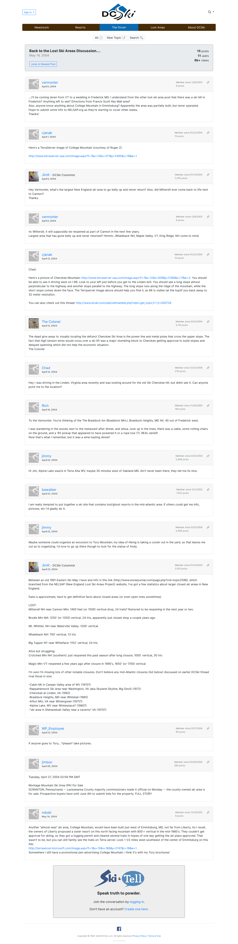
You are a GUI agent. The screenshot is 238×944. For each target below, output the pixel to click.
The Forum (119, 27)
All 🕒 (99, 37)
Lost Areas (158, 27)
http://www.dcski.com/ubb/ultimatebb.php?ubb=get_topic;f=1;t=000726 (123, 303)
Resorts (80, 27)
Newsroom (41, 27)
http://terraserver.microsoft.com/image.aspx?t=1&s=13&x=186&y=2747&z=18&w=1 (83, 848)
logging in (137, 902)
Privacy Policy (139, 936)
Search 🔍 (136, 37)
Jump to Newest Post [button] (43, 64)
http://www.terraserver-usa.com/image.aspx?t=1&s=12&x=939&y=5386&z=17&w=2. (136, 277)
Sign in (28, 12)
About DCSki (196, 27)
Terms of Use (154, 936)
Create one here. (136, 909)
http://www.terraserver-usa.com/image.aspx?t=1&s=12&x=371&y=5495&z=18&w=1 (83, 156)
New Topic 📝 (116, 37)
